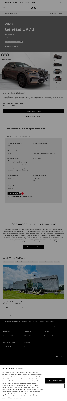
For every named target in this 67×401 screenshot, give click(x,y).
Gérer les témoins (55, 386)
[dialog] (33, 383)
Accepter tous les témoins (54, 380)
